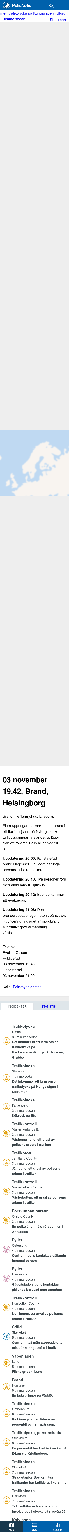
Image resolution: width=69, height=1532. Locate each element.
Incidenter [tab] (17, 1006)
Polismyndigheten (27, 986)
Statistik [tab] (48, 1006)
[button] (39, 1041)
